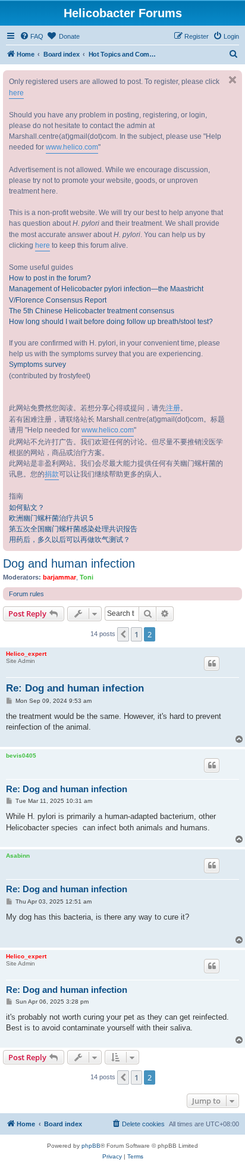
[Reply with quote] (211, 663)
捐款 (52, 474)
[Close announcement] (232, 79)
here (16, 93)
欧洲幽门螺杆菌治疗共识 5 (51, 518)
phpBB (90, 1145)
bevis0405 (21, 755)
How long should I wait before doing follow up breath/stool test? (111, 321)
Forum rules (26, 593)
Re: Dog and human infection (75, 688)
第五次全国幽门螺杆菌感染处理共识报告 (73, 529)
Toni (86, 577)
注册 (173, 408)
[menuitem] (31, 36)
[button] (123, 634)
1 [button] (136, 634)
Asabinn (18, 855)
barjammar (59, 577)
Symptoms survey (37, 364)
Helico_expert (26, 653)
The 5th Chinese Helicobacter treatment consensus (91, 311)
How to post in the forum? (50, 278)
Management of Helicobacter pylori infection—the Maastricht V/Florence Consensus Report (106, 294)
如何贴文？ (27, 507)
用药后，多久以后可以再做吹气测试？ (69, 539)
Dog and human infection (69, 563)
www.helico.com (72, 147)
